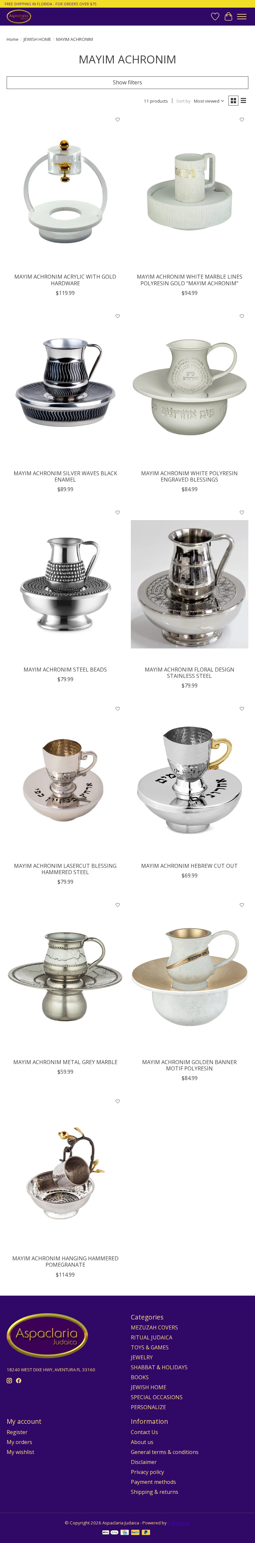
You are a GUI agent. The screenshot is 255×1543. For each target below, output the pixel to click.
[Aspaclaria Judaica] (19, 16)
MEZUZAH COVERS (154, 1327)
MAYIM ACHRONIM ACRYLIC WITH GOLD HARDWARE (65, 280)
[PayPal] (135, 1533)
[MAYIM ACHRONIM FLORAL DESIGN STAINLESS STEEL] (189, 584)
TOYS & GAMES (150, 1347)
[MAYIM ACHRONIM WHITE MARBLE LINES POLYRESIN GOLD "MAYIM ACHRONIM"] (189, 192)
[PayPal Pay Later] (146, 1533)
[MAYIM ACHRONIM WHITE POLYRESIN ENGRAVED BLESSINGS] (189, 388)
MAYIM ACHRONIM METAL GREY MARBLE (65, 1062)
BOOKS (140, 1377)
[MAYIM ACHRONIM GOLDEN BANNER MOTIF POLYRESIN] (189, 977)
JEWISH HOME (37, 39)
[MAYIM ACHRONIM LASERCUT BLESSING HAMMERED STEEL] (65, 780)
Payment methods (153, 1482)
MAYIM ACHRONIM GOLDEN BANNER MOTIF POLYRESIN (189, 1065)
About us (142, 1442)
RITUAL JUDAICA (151, 1337)
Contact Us (144, 1432)
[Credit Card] (125, 1533)
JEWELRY (142, 1357)
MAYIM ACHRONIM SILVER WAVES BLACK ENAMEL (65, 476)
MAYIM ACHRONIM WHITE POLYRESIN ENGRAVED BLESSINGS (189, 476)
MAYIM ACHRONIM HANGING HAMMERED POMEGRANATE (65, 1261)
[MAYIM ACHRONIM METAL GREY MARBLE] (65, 977)
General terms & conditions (165, 1452)
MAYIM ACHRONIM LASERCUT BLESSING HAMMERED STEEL (65, 869)
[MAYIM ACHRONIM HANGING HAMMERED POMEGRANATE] (65, 1173)
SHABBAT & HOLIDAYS (159, 1367)
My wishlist (20, 1452)
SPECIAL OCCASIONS (157, 1397)
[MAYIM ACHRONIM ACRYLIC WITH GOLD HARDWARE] (65, 192)
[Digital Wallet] (110, 1533)
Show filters (127, 82)
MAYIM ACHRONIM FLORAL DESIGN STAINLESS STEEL (189, 673)
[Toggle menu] (241, 16)
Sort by (183, 101)
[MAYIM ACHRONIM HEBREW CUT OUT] (189, 780)
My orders (19, 1442)
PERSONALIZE (148, 1407)
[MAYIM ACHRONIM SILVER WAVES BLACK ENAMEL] (65, 388)
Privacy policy (147, 1472)
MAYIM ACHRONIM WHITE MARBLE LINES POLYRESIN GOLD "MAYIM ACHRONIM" (189, 280)
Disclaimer (144, 1462)
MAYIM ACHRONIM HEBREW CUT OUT (189, 865)
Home (13, 39)
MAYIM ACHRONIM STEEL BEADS (65, 669)
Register (17, 1432)
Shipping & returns (154, 1492)
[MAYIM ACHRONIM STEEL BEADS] (65, 584)
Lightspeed (179, 1523)
